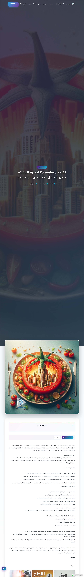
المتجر (39, 4)
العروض (45, 4)
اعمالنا (50, 4)
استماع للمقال (66, 437)
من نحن (25, 4)
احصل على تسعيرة (12, 4)
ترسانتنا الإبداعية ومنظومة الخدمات (60, 4)
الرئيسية (68, 4)
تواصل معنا (34, 4)
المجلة (29, 4)
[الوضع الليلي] (4, 568)
